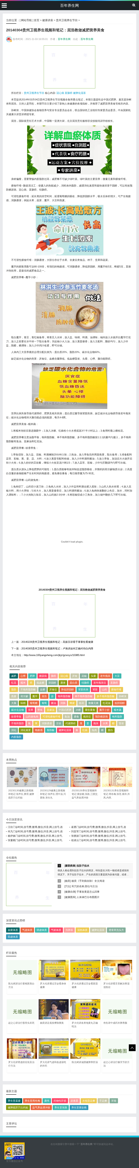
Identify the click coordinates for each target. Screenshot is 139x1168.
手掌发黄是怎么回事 (88, 891)
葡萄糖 (33, 703)
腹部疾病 (70, 865)
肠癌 (53, 675)
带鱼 (40, 709)
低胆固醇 (120, 703)
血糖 (42, 689)
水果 (105, 723)
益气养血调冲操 (41, 1107)
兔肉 (94, 730)
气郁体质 (56, 930)
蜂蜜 (72, 703)
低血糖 (40, 682)
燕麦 (13, 696)
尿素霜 (74, 1100)
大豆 (117, 675)
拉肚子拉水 (83, 865)
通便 (62, 682)
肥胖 (32, 675)
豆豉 (58, 723)
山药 (104, 689)
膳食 (76, 716)
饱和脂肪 (117, 716)
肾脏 (95, 689)
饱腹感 (39, 730)
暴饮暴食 (90, 709)
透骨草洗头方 (116, 930)
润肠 (62, 703)
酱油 (53, 703)
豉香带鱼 (16, 716)
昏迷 (121, 723)
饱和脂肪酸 (64, 696)
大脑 (13, 703)
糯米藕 (117, 709)
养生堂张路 (60, 1107)
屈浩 (44, 696)
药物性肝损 (60, 1100)
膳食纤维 (116, 689)
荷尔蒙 (24, 696)
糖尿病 (43, 675)
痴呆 (95, 723)
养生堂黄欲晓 (79, 1107)
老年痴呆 (105, 675)
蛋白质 (73, 682)
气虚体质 (27, 930)
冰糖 (78, 709)
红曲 (84, 730)
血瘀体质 (13, 930)
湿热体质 (82, 930)
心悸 (23, 675)
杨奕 (67, 880)
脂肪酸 (50, 730)
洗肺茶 (69, 930)
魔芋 (34, 696)
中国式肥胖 (65, 709)
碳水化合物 (17, 709)
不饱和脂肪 (17, 723)
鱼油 (67, 716)
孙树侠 (122, 696)
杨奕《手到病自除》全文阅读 (88, 880)
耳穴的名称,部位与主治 (85, 886)
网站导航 (26, 20)
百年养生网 (69, 5)
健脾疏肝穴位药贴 (18, 1107)
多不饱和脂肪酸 (106, 696)
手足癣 (103, 1100)
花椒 (84, 675)
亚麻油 (50, 709)
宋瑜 (113, 1100)
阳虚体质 (13, 936)
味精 (23, 703)
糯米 (23, 682)
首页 (36, 20)
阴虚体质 (42, 930)
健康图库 (70, 897)
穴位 (67, 886)
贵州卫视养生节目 (67, 20)
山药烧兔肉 (32, 716)
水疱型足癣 (88, 1100)
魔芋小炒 (104, 709)
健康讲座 (47, 20)
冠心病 (60, 92)
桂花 (81, 703)
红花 (13, 682)
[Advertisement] (69, 67)
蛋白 (110, 730)
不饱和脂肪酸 (28, 689)
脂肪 (13, 689)
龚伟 (46, 1100)
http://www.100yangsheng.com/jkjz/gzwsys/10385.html (54, 655)
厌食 (74, 675)
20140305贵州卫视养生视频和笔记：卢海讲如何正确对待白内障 (57, 648)
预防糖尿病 (101, 716)
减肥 (13, 675)
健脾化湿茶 (79, 92)
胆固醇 (52, 682)
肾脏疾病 (83, 689)
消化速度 (26, 730)
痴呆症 (87, 716)
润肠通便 (47, 723)
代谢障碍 (70, 723)
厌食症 (53, 689)
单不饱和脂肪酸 (84, 696)
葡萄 (44, 703)
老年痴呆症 (99, 682)
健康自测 (70, 891)
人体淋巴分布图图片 (88, 897)
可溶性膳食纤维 (51, 716)
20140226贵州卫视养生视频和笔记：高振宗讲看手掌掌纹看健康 (57, 641)
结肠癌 (85, 682)
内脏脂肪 (16, 736)
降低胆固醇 (67, 689)
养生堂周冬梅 (32, 1100)
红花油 (106, 703)
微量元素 (93, 703)
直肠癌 (68, 92)
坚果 (30, 709)
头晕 (93, 675)
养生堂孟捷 (14, 1100)
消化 (13, 730)
